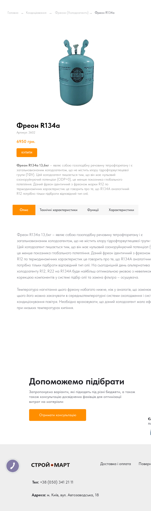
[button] (57, 415)
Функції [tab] (93, 210)
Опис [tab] (24, 210)
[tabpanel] (75, 284)
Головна (12, 13)
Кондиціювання (36, 13)
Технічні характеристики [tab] (58, 210)
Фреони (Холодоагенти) (71, 13)
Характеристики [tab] (121, 210)
